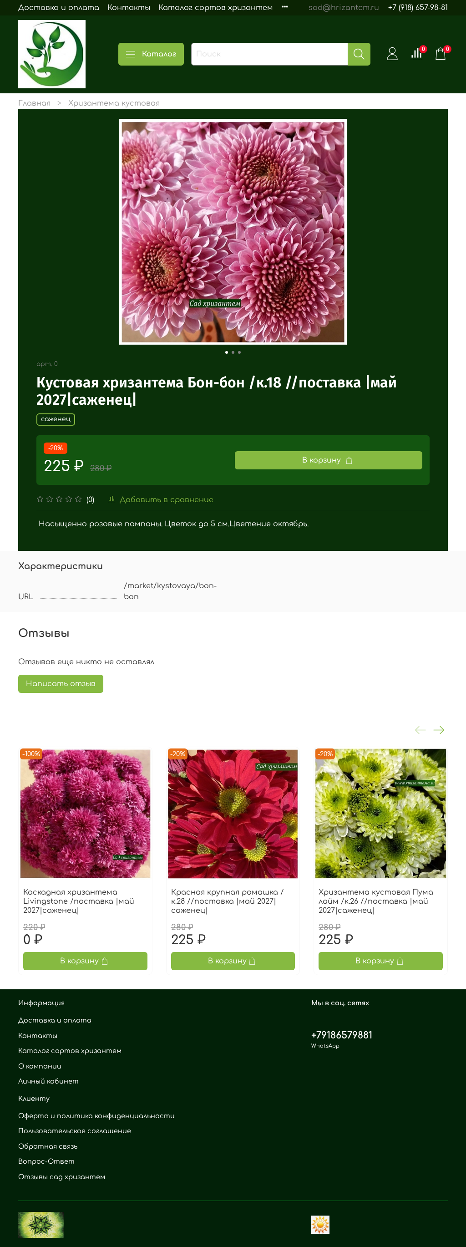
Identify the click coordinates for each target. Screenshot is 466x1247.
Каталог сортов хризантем (215, 8)
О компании (39, 1066)
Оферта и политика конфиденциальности (96, 1116)
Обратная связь (47, 1146)
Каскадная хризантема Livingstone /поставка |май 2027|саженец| (78, 901)
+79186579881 (341, 1035)
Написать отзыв (61, 684)
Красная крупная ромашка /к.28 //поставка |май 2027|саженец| (227, 901)
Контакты (128, 8)
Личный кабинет (48, 1081)
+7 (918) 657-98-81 (418, 8)
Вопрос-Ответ (46, 1161)
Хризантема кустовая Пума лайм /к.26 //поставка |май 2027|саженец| (376, 901)
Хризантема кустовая (114, 103)
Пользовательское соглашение (74, 1131)
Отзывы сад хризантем (61, 1177)
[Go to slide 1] (226, 352)
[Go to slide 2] (233, 352)
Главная (34, 103)
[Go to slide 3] (239, 352)
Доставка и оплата (58, 8)
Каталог (159, 54)
